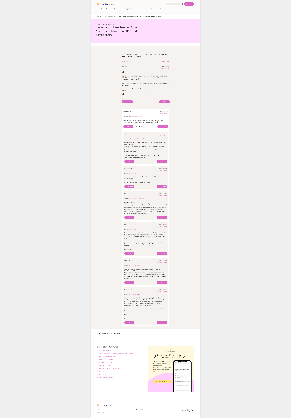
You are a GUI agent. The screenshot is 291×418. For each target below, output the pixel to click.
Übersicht (125, 61)
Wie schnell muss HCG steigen (106, 377)
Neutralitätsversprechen (112, 409)
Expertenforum (105, 9)
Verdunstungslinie (103, 371)
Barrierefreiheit (101, 412)
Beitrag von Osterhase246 (137, 139)
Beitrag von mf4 (135, 173)
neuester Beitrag (165, 61)
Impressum (100, 409)
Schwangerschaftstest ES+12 (106, 365)
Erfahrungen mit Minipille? (105, 362)
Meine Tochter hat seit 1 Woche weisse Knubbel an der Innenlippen (116, 353)
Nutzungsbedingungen (138, 409)
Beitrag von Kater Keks (136, 116)
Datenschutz (151, 409)
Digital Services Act (162, 409)
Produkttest (191, 9)
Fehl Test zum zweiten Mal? (106, 359)
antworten (129, 126)
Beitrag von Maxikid (136, 265)
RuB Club (183, 9)
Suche (181, 4)
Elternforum (117, 9)
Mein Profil (190, 4)
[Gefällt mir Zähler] (164, 101)
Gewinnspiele (140, 9)
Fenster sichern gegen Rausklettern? (108, 356)
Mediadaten (125, 409)
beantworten (128, 101)
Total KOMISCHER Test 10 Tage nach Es (109, 368)
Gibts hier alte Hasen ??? (105, 350)
